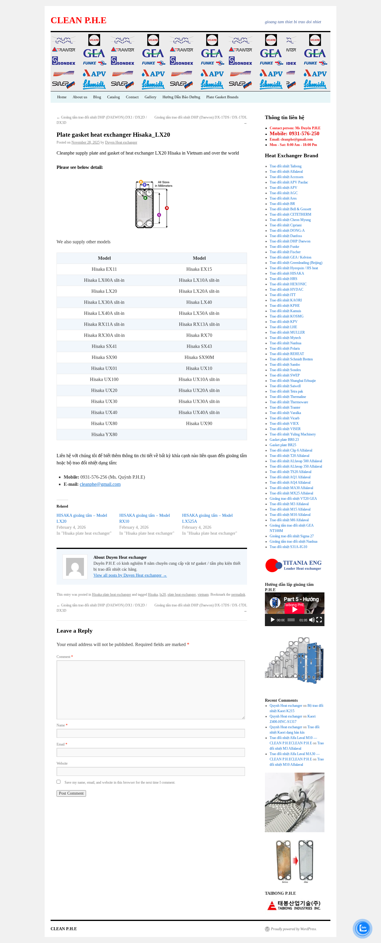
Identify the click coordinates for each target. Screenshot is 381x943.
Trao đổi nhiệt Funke (284, 247)
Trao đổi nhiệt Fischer (285, 252)
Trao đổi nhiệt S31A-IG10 (288, 547)
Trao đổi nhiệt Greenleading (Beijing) (296, 263)
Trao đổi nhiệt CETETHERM (290, 214)
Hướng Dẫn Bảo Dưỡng (181, 97)
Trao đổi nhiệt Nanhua (285, 343)
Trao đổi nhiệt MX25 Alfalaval (291, 493)
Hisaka (153, 594)
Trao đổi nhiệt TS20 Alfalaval (290, 472)
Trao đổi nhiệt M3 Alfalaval (289, 504)
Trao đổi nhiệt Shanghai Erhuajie (293, 381)
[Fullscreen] (319, 620)
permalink (238, 594)
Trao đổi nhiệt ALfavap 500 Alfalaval (296, 461)
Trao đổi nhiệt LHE (283, 327)
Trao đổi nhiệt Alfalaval (286, 171)
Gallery (151, 97)
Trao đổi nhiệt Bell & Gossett (290, 209)
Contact (132, 97)
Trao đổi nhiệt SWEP (285, 375)
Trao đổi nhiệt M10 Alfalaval (290, 515)
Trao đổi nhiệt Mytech (285, 338)
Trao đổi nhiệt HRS (283, 279)
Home (62, 97)
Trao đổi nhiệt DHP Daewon (290, 241)
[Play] (273, 620)
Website (62, 763)
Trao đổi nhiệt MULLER (287, 332)
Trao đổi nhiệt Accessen (286, 177)
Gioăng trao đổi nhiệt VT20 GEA (293, 499)
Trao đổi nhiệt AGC (284, 193)
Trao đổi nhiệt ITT (283, 295)
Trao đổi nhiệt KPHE (285, 306)
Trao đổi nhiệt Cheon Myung (290, 220)
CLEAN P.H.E (79, 20)
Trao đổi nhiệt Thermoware (289, 402)
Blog (97, 97)
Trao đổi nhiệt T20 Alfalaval (289, 456)
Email (62, 744)
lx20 (163, 594)
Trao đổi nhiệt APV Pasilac (289, 182)
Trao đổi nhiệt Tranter (285, 407)
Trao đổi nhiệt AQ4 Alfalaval (290, 482)
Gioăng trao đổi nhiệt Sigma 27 (292, 536)
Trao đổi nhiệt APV (283, 188)
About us (80, 97)
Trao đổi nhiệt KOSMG (287, 316)
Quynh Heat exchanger (286, 706)
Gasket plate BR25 (283, 445)
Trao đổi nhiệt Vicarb (284, 418)
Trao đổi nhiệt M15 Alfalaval (290, 509)
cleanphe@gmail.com (100, 484)
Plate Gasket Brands (222, 97)
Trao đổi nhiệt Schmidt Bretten (291, 359)
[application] (294, 609)
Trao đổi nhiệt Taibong (286, 166)
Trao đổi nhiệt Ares (283, 198)
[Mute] (312, 620)
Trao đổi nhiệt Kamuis (285, 311)
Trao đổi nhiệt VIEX (284, 423)
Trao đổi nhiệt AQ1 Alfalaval (290, 477)
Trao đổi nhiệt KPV (284, 322)
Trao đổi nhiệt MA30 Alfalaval (291, 488)
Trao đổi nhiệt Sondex (285, 370)
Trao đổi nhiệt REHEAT (287, 354)
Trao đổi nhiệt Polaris (285, 348)
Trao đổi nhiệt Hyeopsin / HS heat (294, 268)
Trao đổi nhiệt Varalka (285, 413)
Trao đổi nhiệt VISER (285, 429)
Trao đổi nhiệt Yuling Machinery (293, 434)
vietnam (203, 594)
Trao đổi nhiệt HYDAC (286, 289)
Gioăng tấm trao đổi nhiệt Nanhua (293, 541)
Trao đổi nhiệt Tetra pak (286, 391)
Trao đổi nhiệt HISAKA (287, 273)
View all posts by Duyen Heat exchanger (130, 575)
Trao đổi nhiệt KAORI (286, 300)
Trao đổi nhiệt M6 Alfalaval (289, 520)
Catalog (113, 97)
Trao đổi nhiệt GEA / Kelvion (290, 257)
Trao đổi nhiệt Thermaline (288, 397)
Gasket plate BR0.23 (284, 440)
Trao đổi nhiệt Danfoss (286, 236)
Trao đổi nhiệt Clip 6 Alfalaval (291, 450)
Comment (65, 657)
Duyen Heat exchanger (121, 142)
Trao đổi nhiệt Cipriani (286, 225)
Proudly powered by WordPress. (294, 929)
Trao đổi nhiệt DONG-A (287, 230)
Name (62, 725)
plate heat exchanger (182, 594)
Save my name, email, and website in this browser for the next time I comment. (120, 782)
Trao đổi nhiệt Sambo (285, 364)
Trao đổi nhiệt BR (282, 204)
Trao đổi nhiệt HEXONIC (288, 284)
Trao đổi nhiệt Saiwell (285, 386)
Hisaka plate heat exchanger (111, 594)
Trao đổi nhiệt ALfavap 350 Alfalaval (296, 466)
